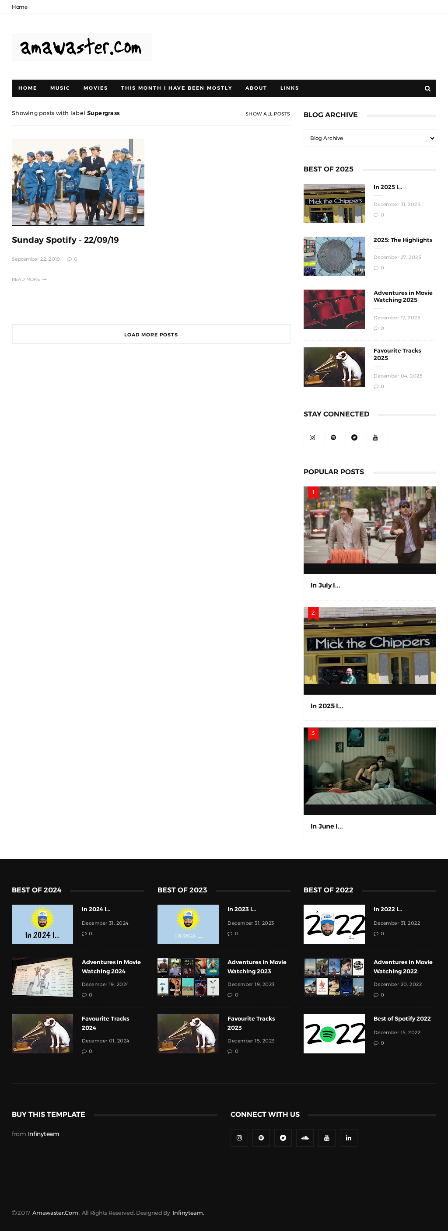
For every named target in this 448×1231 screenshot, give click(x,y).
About (256, 88)
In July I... (325, 585)
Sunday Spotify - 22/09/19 (65, 240)
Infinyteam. (188, 1213)
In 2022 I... (388, 909)
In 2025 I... (388, 187)
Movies (96, 88)
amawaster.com (55, 1213)
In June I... (327, 826)
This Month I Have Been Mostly (176, 88)
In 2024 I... (96, 909)
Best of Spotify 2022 (402, 1018)
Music (60, 88)
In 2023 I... (242, 909)
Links (289, 88)
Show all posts (267, 114)
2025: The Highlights (403, 240)
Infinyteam (44, 1134)
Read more (26, 279)
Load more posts (151, 334)
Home (20, 7)
